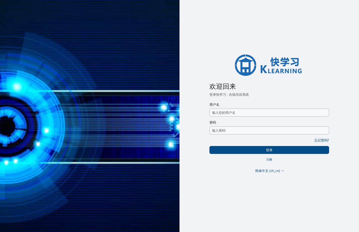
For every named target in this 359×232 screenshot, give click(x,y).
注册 (269, 159)
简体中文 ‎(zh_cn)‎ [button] (268, 170)
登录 (269, 150)
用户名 (214, 104)
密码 (212, 122)
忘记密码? (321, 140)
